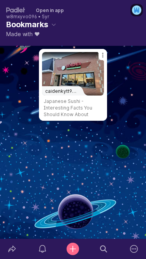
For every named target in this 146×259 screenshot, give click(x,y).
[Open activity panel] (42, 249)
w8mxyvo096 (21, 16)
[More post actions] (97, 58)
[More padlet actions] (133, 249)
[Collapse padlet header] (53, 24)
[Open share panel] (12, 249)
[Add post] (72, 249)
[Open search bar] (103, 248)
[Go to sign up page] (136, 10)
